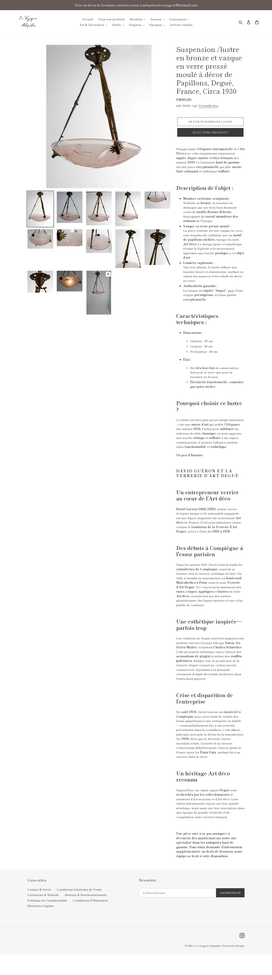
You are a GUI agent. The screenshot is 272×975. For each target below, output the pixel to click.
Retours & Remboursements (86, 895)
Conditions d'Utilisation (90, 900)
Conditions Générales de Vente (79, 889)
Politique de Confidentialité (47, 900)
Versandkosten (208, 105)
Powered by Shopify (233, 945)
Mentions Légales (40, 906)
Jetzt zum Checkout (210, 132)
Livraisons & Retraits (43, 895)
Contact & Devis (39, 889)
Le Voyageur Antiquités (207, 945)
